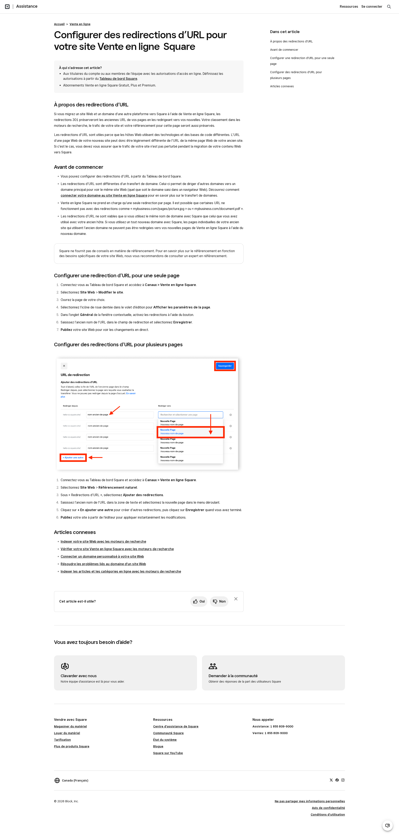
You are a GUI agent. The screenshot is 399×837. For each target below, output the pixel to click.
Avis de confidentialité (328, 808)
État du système (165, 739)
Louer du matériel (67, 733)
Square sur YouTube (168, 753)
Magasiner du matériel (70, 726)
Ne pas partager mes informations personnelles (310, 801)
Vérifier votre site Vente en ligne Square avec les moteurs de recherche (117, 549)
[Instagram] (343, 780)
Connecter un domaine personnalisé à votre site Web (102, 556)
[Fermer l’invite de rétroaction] (235, 598)
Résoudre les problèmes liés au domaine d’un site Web (103, 564)
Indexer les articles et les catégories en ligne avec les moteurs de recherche (121, 571)
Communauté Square (168, 733)
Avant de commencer (284, 49)
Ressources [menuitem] (349, 7)
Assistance (26, 6)
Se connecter (371, 7)
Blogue (158, 746)
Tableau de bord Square (118, 79)
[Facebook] (337, 780)
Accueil (59, 24)
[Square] (7, 6)
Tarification (62, 739)
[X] (331, 780)
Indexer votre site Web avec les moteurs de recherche (103, 542)
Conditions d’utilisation (328, 814)
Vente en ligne (80, 24)
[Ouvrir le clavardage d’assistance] (387, 825)
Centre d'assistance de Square (175, 726)
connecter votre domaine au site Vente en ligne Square (104, 195)
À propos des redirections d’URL (291, 41)
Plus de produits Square (71, 746)
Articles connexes (282, 86)
